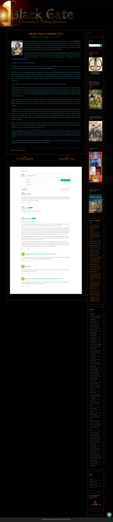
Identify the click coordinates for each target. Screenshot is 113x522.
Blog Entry (92, 330)
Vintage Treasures (94, 457)
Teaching (92, 446)
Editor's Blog (93, 352)
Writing (91, 466)
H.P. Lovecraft (93, 372)
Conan (91, 338)
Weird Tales (22, 150)
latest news (37, 47)
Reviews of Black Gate (95, 417)
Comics (91, 335)
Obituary (92, 401)
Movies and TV (93, 386)
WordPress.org (93, 487)
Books (91, 332)
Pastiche (92, 408)
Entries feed (92, 481)
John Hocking (29, 218)
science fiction (93, 432)
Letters (91, 380)
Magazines (15, 150)
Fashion (91, 357)
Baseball (92, 319)
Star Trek (92, 443)
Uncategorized (93, 454)
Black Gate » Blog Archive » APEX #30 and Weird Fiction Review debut (41, 254)
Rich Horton (92, 422)
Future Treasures (93, 363)
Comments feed (93, 484)
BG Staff (91, 322)
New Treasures (93, 395)
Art (90, 313)
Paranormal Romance (95, 404)
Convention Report (94, 344)
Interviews (92, 378)
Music (91, 389)
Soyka (50, 36)
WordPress (59, 519)
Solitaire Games (93, 441)
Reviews (91, 414)
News (91, 398)
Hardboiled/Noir (93, 375)
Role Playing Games (94, 427)
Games (91, 366)
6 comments (56, 36)
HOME (90, 32)
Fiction (91, 360)
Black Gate (28, 266)
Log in (91, 478)
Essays (91, 354)
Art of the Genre (93, 316)
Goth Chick (92, 369)
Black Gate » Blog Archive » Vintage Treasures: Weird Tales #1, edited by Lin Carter (44, 278)
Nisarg (69, 519)
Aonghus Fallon (93, 282)
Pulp (91, 411)
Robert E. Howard (94, 424)
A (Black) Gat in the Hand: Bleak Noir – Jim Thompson (95, 259)
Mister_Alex (28, 193)
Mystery (91, 392)
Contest (92, 341)
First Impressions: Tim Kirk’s (95, 292)
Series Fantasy (93, 435)
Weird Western (93, 463)
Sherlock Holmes (94, 438)
